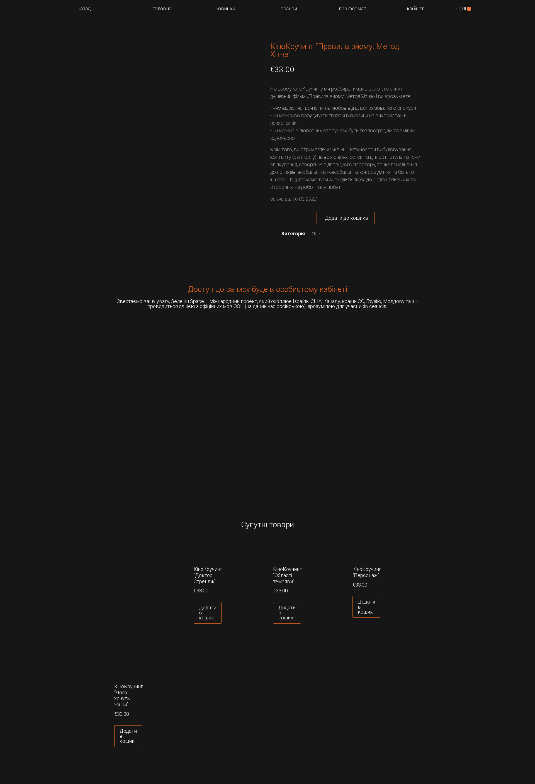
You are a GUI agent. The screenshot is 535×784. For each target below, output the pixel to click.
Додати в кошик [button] (207, 613)
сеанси (289, 8)
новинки (225, 8)
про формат (352, 8)
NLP (316, 233)
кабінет (415, 8)
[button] (346, 218)
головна (161, 8)
